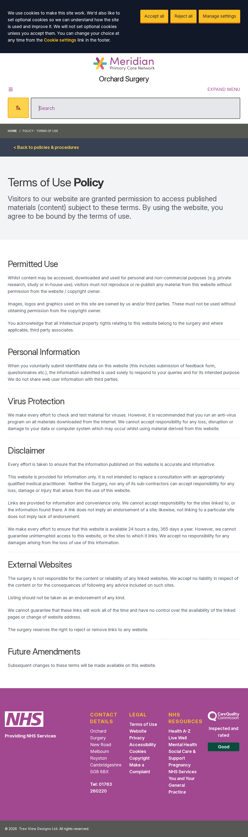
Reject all (183, 16)
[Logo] (124, 64)
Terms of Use (143, 724)
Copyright (139, 758)
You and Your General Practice (182, 785)
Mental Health (183, 744)
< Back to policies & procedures (46, 147)
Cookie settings (60, 40)
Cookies (137, 751)
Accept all (154, 16)
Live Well (178, 737)
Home (12, 131)
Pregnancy (180, 764)
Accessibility (142, 744)
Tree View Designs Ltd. (38, 829)
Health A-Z (180, 731)
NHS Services (183, 771)
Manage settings (219, 16)
